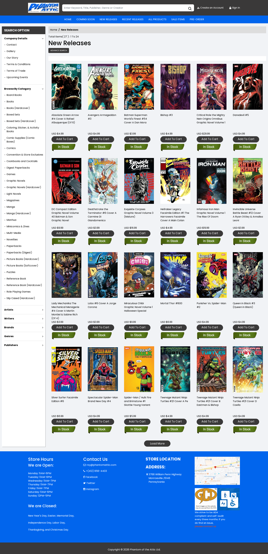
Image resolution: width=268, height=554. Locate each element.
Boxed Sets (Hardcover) (21, 121)
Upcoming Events (17, 77)
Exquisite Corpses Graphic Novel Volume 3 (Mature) (138, 212)
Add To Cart (64, 139)
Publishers (11, 345)
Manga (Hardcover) (19, 213)
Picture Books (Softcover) (22, 265)
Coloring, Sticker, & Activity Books (23, 129)
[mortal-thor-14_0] (175, 275)
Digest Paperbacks (18, 167)
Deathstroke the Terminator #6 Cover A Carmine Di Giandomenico (102, 214)
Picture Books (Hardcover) (23, 259)
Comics (11, 148)
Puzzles (11, 272)
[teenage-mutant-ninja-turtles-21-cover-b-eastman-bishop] (212, 369)
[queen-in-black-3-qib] (248, 275)
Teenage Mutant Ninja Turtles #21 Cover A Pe (174, 399)
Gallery (11, 51)
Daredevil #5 (241, 115)
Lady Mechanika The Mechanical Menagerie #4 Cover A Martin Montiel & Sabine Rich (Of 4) (65, 311)
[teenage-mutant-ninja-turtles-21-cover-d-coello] (248, 369)
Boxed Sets (13, 114)
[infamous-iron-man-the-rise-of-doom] (212, 181)
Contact (12, 44)
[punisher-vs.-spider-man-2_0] (212, 275)
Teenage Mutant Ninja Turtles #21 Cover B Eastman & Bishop (210, 401)
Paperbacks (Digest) (19, 252)
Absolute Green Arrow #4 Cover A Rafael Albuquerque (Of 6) (65, 118)
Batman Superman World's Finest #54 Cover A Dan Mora (135, 118)
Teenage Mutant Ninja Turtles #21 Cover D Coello (246, 401)
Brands (9, 327)
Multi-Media (14, 233)
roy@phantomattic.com (101, 465)
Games (11, 174)
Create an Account (212, 7)
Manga (11, 207)
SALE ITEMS (178, 19)
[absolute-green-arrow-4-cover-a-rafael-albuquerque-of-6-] (66, 87)
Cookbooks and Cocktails (22, 161)
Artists (8, 309)
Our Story (12, 58)
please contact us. (206, 526)
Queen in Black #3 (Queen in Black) (244, 305)
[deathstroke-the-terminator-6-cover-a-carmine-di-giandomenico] (103, 181)
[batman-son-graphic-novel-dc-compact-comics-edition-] (66, 181)
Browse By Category (17, 89)
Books (10, 101)
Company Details (15, 38)
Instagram (92, 489)
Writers (9, 318)
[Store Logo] (43, 8)
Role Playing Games (19, 291)
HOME (67, 19)
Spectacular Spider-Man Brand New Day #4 (103, 399)
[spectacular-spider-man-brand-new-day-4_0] (103, 369)
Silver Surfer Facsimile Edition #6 (64, 399)
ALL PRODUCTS (157, 19)
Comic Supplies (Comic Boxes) (21, 139)
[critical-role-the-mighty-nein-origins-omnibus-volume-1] (212, 87)
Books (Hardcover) (18, 108)
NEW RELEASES (108, 19)
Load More (157, 443)
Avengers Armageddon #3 (102, 117)
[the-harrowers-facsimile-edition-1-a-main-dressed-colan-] (175, 181)
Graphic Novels (16, 181)
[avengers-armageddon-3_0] (103, 87)
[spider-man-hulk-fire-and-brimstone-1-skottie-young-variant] (139, 369)
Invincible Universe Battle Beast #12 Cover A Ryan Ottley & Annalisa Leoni (248, 214)
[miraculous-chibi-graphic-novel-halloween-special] (139, 275)
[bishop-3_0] (175, 87)
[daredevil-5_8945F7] (248, 87)
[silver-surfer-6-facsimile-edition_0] (66, 369)
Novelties (12, 239)
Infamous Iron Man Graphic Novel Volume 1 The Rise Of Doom (211, 212)
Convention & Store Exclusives (25, 154)
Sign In (236, 7)
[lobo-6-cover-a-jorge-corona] (103, 275)
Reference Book (16, 278)
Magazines (13, 200)
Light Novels (14, 194)
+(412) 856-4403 (96, 471)
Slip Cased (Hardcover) (21, 298)
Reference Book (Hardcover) (24, 285)
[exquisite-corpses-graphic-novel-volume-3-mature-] (139, 181)
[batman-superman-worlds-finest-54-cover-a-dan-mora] (139, 87)
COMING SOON (85, 19)
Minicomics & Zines (18, 226)
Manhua (11, 220)
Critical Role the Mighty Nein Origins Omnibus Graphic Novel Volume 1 (211, 118)
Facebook (91, 477)
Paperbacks (14, 246)
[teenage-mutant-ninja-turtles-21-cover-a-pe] (175, 369)
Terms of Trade (16, 71)
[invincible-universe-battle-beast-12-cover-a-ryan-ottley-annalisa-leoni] (248, 181)
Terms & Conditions (18, 64)
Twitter (90, 483)
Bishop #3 (166, 115)
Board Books (14, 95)
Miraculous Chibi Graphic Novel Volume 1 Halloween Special (138, 307)
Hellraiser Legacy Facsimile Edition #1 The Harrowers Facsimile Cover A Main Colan (174, 214)
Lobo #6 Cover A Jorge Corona (102, 305)
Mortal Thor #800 (171, 303)
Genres (8, 336)
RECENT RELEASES (132, 19)
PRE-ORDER (197, 19)
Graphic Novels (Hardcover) (24, 187)
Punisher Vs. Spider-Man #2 (211, 305)
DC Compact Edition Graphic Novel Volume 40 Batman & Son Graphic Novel (65, 214)
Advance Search (58, 50)
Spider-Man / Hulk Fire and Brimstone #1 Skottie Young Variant (137, 401)
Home (53, 30)
